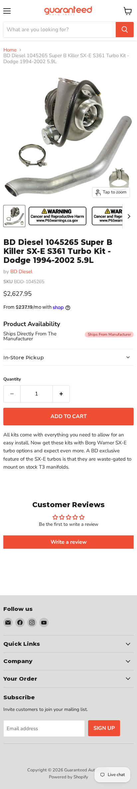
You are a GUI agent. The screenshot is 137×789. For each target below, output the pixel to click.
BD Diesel (21, 271)
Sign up (104, 728)
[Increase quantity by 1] (61, 393)
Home (10, 50)
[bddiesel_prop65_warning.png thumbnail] (57, 216)
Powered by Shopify (68, 777)
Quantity (12, 379)
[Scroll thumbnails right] (127, 216)
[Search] (125, 29)
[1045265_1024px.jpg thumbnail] (14, 216)
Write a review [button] (69, 542)
